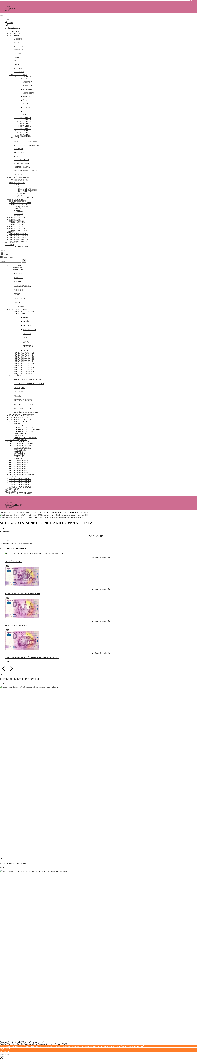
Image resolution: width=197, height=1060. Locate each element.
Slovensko (36, 513)
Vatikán (17, 215)
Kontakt (8, 7)
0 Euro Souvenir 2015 (22, 136)
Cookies (58, 1044)
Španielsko (18, 212)
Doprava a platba (11, 8)
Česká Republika (21, 206)
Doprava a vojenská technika (26, 145)
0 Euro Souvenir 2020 (22, 127)
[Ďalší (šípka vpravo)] (3, 1056)
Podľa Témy (14, 138)
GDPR (64, 1044)
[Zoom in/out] (1, 1054)
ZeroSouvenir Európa (18, 205)
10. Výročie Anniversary (19, 177)
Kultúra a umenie (21, 160)
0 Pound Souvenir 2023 (18, 237)
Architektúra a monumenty (26, 141)
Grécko (17, 64)
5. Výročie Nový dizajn (19, 181)
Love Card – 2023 (25, 192)
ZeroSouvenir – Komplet (20, 230)
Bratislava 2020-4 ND (17, 625)
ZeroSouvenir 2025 (17, 219)
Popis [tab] (7, 540)
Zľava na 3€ (9, 245)
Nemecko (18, 210)
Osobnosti (18, 174)
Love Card (18, 186)
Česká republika (21, 50)
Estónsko (18, 53)
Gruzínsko (27, 107)
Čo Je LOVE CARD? (25, 188)
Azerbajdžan (28, 93)
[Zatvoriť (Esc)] (8, 1054)
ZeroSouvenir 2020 (17, 228)
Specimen (18, 195)
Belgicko (18, 43)
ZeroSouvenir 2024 (17, 221)
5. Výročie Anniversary (19, 179)
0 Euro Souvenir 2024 (22, 120)
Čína (25, 100)
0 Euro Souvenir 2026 (22, 76)
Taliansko (18, 214)
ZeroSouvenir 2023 (17, 223)
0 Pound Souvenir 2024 (18, 236)
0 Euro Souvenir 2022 (22, 123)
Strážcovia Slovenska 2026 (16, 246)
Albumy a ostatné (17, 183)
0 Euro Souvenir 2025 (22, 118)
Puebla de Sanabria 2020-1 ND (22, 593)
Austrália (27, 89)
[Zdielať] (5, 1054)
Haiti (25, 111)
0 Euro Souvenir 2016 (22, 134)
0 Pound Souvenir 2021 (18, 241)
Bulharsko (18, 46)
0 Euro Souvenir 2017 (22, 132)
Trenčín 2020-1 (13, 561)
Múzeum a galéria (22, 167)
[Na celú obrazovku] (3, 1054)
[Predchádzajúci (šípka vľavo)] (1, 1056)
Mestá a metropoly (22, 163)
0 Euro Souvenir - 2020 (19, 513)
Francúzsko (19, 61)
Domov (3, 513)
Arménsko (27, 86)
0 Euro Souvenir (12, 32)
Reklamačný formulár (46, 1044)
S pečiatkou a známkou (24, 197)
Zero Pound (10, 232)
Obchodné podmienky (15, 1044)
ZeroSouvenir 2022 (17, 225)
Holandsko (19, 68)
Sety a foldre (20, 194)
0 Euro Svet (23, 78)
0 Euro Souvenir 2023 (22, 121)
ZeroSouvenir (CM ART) (14, 199)
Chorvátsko (19, 72)
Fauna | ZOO (18, 149)
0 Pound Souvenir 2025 (18, 234)
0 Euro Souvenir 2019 (22, 129)
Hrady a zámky (20, 152)
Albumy (17, 184)
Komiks (17, 156)
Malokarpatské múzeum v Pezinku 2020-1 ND (32, 657)
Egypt (25, 104)
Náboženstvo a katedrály (25, 171)
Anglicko (18, 39)
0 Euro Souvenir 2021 (22, 125)
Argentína (27, 82)
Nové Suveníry (11, 243)
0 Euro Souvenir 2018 (22, 130)
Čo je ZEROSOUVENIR (17, 201)
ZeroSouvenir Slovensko (20, 203)
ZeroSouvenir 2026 (17, 217)
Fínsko (16, 57)
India (25, 115)
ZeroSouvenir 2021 (17, 226)
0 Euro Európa (15, 35)
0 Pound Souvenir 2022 (18, 239)
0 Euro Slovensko (17, 33)
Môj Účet (8, 10)
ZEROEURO (5, 15)
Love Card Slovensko (27, 190)
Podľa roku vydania (18, 75)
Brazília (26, 97)
